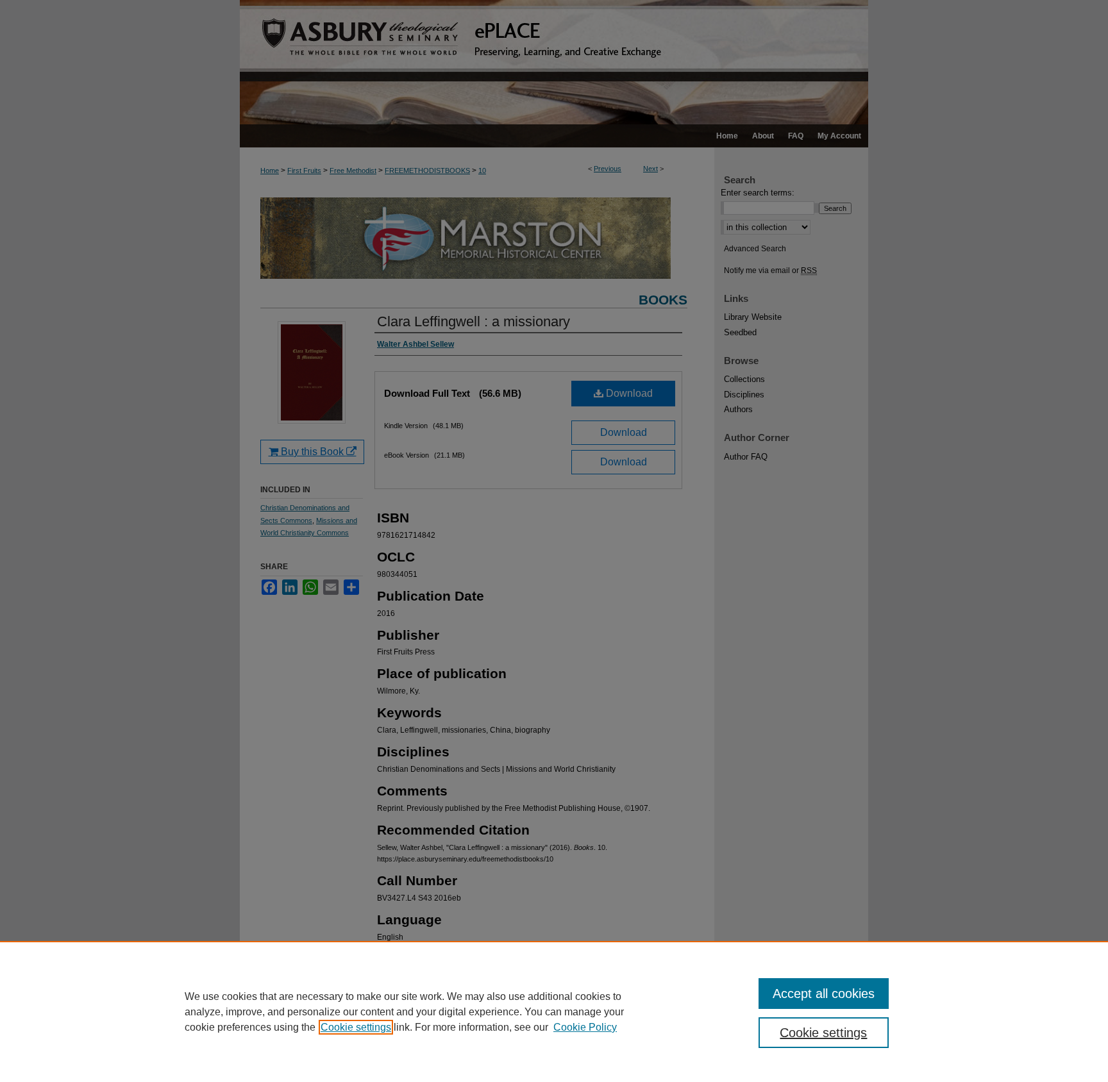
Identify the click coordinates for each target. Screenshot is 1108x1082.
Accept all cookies (824, 993)
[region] (554, 1011)
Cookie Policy (585, 1027)
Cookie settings (356, 1027)
